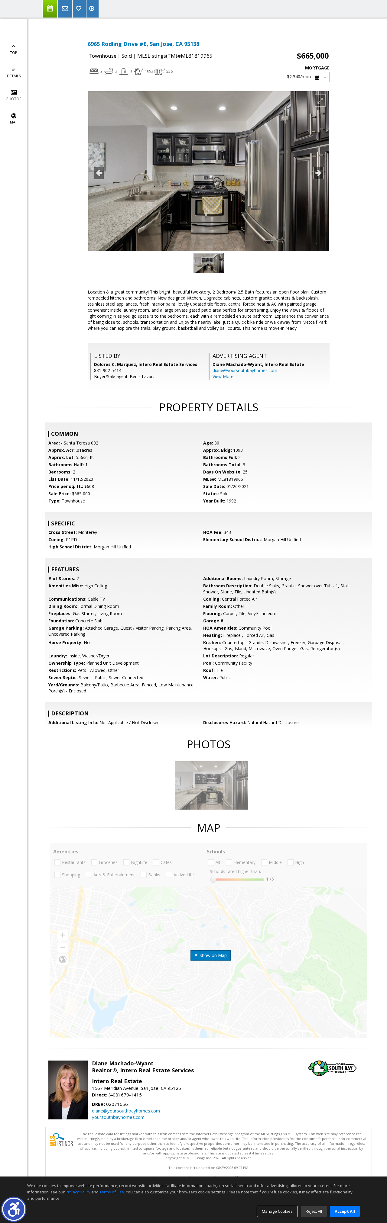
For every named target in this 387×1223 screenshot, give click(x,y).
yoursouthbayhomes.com (118, 1117)
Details (14, 76)
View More (223, 376)
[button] (13, 1209)
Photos (13, 98)
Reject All (314, 1211)
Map (14, 122)
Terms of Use (111, 1192)
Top (13, 52)
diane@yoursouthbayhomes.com (245, 370)
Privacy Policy (78, 1192)
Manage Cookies (277, 1211)
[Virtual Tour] (92, 9)
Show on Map (212, 955)
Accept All (345, 1211)
